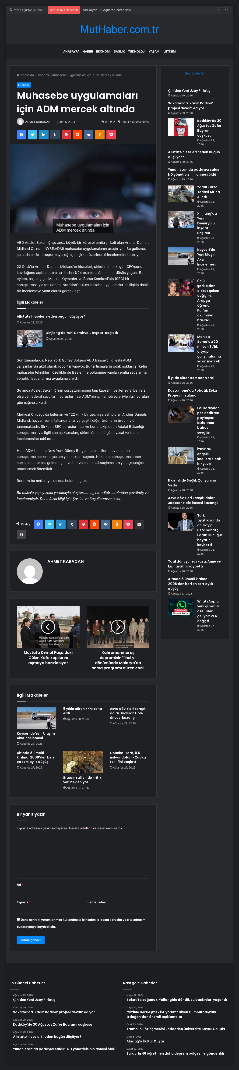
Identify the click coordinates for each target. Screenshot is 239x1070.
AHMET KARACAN (37, 122)
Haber (88, 51)
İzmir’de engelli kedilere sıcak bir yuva (209, 456)
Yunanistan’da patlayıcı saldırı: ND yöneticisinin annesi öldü (194, 172)
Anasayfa (71, 51)
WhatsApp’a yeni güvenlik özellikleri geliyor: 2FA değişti (208, 611)
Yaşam (154, 51)
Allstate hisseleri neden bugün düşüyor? (51, 316)
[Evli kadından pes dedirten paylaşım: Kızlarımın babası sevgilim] (181, 414)
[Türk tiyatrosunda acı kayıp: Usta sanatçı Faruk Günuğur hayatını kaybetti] (181, 522)
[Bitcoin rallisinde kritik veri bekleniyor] (83, 762)
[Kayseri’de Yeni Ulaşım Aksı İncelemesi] (36, 718)
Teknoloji (136, 51)
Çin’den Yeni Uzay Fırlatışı (189, 90)
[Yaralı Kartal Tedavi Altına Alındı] (181, 193)
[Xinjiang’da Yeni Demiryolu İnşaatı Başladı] (29, 338)
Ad (20, 884)
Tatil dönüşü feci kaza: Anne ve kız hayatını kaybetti (194, 564)
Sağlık (119, 51)
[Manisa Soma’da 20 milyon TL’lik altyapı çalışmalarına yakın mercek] (181, 343)
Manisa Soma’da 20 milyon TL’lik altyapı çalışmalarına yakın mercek (209, 349)
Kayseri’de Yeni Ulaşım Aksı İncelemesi (36, 735)
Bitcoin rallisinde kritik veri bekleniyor (82, 779)
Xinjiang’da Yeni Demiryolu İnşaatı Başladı (82, 332)
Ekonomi (103, 51)
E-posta (24, 902)
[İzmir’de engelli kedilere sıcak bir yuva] (181, 455)
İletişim (169, 51)
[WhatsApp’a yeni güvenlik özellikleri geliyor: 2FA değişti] (181, 607)
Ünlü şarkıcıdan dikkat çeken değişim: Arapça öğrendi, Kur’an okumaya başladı (208, 300)
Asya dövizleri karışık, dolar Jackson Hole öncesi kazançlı (128, 713)
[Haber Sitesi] (119, 29)
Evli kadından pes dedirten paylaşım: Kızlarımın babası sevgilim (208, 420)
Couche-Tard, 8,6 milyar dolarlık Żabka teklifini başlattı (128, 757)
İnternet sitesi (96, 902)
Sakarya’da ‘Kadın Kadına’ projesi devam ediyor (190, 105)
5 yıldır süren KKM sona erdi (82, 711)
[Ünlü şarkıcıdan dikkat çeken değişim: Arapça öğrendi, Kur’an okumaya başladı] (181, 287)
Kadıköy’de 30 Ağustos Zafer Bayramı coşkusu (115, 10)
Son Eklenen (195, 73)
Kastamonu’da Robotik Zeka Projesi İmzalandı (192, 393)
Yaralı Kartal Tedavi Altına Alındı (208, 192)
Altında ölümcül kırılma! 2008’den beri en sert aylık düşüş (35, 757)
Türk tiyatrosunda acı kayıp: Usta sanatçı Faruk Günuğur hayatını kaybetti (209, 530)
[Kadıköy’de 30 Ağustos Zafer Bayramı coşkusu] (181, 127)
